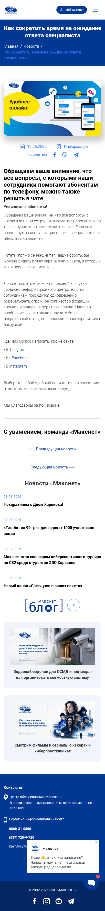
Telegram (17, 349)
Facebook (20, 358)
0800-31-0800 (20, 829)
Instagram (18, 366)
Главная (11, 46)
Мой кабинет (74, 9)
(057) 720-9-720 (21, 837)
